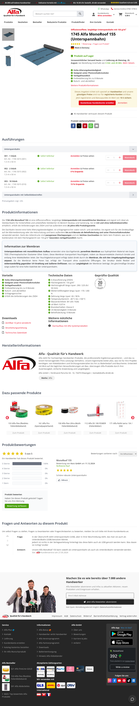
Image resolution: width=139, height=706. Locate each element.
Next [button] (132, 417)
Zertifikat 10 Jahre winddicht (18, 323)
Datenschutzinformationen (111, 607)
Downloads (44, 647)
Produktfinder (78, 22)
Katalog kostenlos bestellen (16, 647)
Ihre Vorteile (95, 22)
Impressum (57, 616)
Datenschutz (75, 616)
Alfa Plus (8, 630)
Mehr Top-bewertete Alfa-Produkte (15, 695)
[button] (73, 125)
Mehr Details (129, 63)
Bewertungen (80, 634)
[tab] (69, 149)
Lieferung (8, 638)
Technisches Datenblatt (16, 332)
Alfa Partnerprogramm (49, 643)
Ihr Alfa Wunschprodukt (15, 651)
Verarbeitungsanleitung (16, 327)
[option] (18, 417)
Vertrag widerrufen (128, 616)
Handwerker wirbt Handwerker (53, 634)
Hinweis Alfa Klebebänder (50, 656)
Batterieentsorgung (47, 651)
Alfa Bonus (44, 630)
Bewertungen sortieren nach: (104, 453)
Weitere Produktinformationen (85, 85)
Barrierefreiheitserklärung (106, 616)
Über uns (78, 630)
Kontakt (110, 22)
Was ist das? (126, 627)
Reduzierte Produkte (56, 22)
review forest (130, 661)
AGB (66, 616)
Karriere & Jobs (80, 638)
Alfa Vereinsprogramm (49, 638)
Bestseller (37, 22)
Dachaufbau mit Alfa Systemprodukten (70, 326)
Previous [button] (6, 417)
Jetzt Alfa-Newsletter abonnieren (102, 602)
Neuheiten (23, 22)
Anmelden (122, 103)
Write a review (122, 667)
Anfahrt (77, 643)
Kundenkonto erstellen (14, 643)
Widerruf (87, 616)
